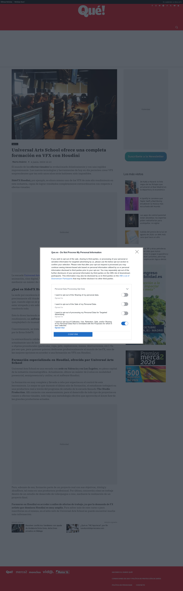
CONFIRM (73, 334)
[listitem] (91, 289)
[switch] (124, 295)
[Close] (137, 252)
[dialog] (91, 295)
